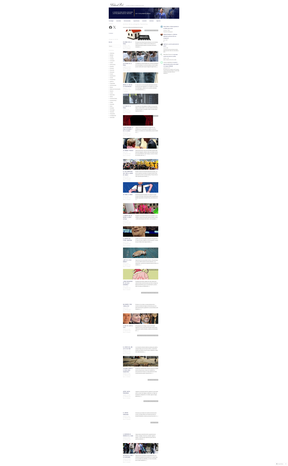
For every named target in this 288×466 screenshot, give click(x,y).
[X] (114, 27)
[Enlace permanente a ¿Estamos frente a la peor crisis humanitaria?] (140, 361)
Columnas (151, 20)
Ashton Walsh (166, 26)
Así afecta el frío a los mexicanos (128, 456)
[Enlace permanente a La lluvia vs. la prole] (140, 99)
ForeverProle (152, 94)
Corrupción (112, 60)
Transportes (112, 113)
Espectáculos (136, 20)
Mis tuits (110, 42)
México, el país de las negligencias (127, 85)
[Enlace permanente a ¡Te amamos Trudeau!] (140, 143)
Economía (144, 20)
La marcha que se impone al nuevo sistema (127, 217)
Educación (112, 72)
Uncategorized (113, 115)
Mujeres (153, 203)
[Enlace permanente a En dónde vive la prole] (140, 35)
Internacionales (127, 20)
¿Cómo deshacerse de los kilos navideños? (128, 283)
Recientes (152, 30)
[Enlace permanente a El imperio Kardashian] (136, 406)
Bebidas (111, 55)
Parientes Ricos (148, 292)
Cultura (153, 115)
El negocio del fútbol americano (127, 239)
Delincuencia (112, 64)
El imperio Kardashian (125, 413)
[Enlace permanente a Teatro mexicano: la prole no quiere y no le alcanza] (138, 120)
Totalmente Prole (127, 47)
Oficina (111, 96)
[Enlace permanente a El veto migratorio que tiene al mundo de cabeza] (140, 164)
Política (153, 138)
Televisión (112, 111)
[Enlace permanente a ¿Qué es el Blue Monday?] (140, 253)
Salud (157, 73)
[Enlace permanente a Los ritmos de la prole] (140, 56)
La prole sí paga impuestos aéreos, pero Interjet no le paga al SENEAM (170, 64)
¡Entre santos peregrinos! (126, 392)
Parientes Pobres (148, 30)
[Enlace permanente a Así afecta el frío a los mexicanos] (140, 448)
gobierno (112, 81)
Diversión (149, 51)
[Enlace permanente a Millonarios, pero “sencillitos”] (140, 297)
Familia (111, 77)
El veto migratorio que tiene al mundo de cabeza (128, 173)
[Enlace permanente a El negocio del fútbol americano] (140, 231)
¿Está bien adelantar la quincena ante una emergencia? (170, 36)
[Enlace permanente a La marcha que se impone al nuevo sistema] (140, 208)
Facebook (111, 33)
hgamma (165, 44)
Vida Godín (112, 117)
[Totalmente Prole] (144, 13)
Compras (112, 58)
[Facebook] (110, 27)
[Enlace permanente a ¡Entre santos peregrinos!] (140, 384)
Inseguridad (112, 83)
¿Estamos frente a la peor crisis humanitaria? (128, 370)
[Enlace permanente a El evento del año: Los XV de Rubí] (140, 340)
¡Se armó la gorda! (127, 194)
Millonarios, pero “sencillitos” (127, 305)
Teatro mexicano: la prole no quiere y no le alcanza (128, 129)
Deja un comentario (126, 48)
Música (153, 51)
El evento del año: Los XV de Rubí (128, 348)
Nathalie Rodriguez (167, 34)
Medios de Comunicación (144, 159)
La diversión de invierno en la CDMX (128, 435)
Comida (111, 57)
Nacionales (118, 20)
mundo (150, 138)
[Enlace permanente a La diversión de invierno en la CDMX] (140, 427)
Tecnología (111, 20)
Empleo (111, 74)
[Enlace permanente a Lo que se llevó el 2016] (140, 319)
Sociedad (156, 30)
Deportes (158, 20)
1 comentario (125, 91)
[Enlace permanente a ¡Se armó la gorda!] (140, 187)
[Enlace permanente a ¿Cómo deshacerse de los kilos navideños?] (140, 274)
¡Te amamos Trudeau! (128, 150)
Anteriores (112, 53)
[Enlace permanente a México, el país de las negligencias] (140, 78)
